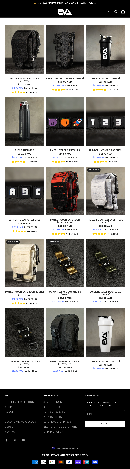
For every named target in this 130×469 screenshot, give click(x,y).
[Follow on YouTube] (23, 440)
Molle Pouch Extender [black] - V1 (65, 362)
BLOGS (9, 427)
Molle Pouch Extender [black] (24, 79)
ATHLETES (10, 417)
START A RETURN (52, 402)
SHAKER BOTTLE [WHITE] (105, 361)
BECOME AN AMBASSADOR (20, 422)
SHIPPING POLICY (53, 431)
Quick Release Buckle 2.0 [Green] (105, 293)
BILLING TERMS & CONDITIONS (60, 427)
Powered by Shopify (77, 455)
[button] (19, 92)
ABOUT (9, 412)
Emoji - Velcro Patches (65, 150)
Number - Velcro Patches (105, 150)
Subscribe (105, 424)
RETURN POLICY (52, 407)
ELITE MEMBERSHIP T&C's (57, 422)
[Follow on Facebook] (6, 440)
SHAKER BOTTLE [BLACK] (105, 78)
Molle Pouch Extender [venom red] (65, 221)
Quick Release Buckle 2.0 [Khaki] (65, 293)
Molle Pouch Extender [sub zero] (105, 221)
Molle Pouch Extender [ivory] (24, 291)
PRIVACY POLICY (52, 417)
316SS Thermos (24, 150)
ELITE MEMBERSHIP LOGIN (19, 402)
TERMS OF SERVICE (54, 412)
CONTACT (10, 431)
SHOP (8, 407)
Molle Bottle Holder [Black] (65, 78)
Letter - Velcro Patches (24, 219)
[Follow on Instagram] (14, 440)
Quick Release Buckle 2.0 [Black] (25, 362)
